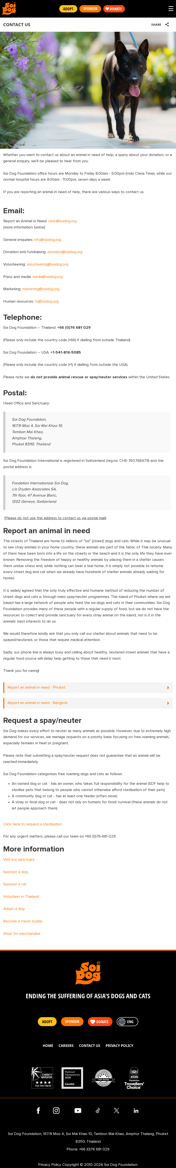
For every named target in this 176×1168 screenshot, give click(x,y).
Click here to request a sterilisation (32, 824)
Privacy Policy (119, 1045)
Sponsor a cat (15, 884)
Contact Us (89, 1045)
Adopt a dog (13, 909)
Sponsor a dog (15, 872)
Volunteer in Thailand (21, 897)
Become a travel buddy (22, 921)
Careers (66, 1045)
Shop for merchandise (21, 934)
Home (48, 1045)
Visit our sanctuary (19, 860)
